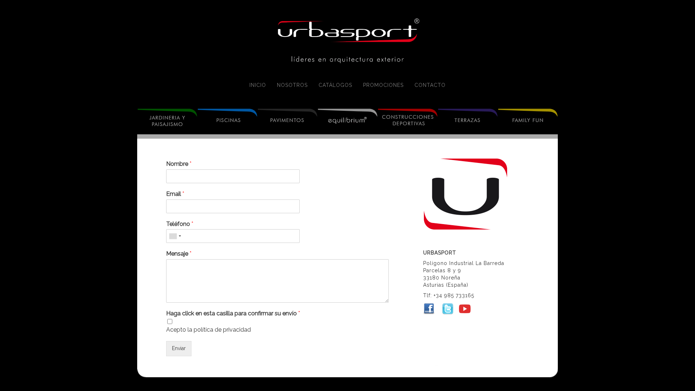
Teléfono (179, 223)
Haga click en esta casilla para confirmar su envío (233, 313)
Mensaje (178, 253)
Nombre (178, 163)
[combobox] (175, 236)
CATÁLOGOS (335, 85)
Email (175, 193)
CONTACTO (430, 85)
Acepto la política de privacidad (208, 329)
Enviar (179, 348)
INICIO (257, 85)
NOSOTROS (292, 85)
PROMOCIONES (383, 85)
